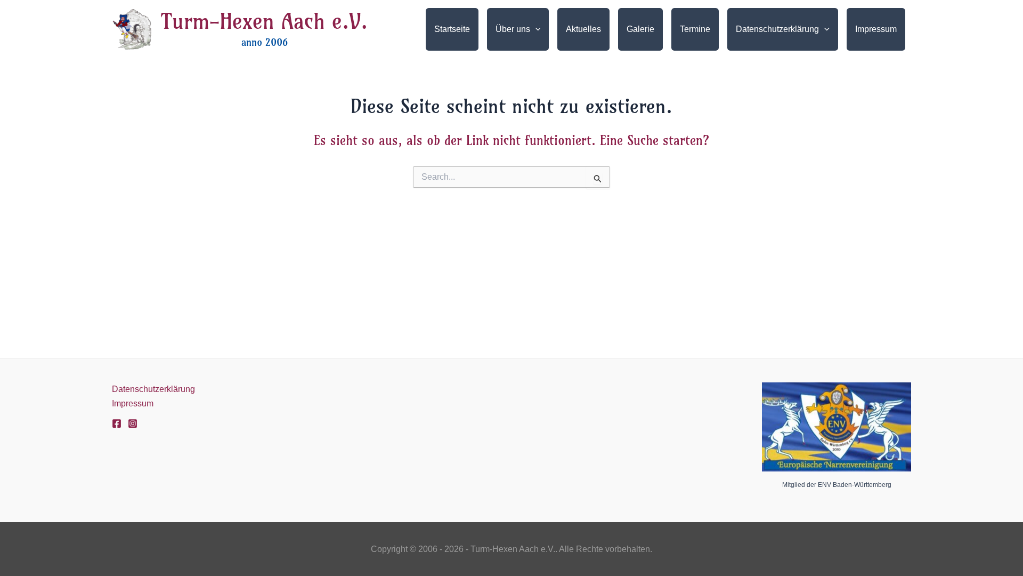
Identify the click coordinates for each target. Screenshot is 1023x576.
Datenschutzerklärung (153, 389)
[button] (535, 29)
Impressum (132, 403)
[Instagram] (132, 423)
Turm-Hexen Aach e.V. (264, 21)
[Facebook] (116, 423)
